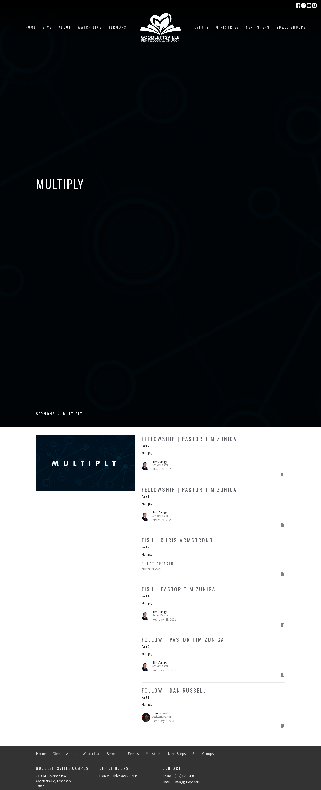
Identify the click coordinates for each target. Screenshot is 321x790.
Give (47, 27)
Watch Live (90, 27)
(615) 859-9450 (184, 776)
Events (201, 27)
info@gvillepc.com (187, 782)
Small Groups (291, 27)
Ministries (227, 27)
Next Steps (258, 27)
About (65, 27)
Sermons (117, 27)
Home (30, 27)
